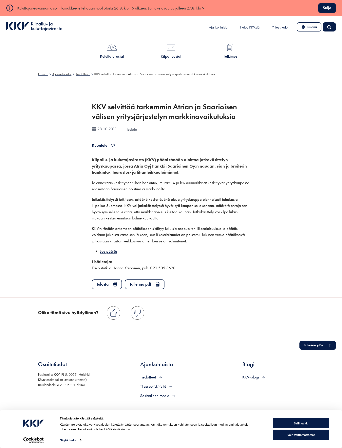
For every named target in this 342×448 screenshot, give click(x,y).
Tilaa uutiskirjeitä (153, 386)
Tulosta (102, 284)
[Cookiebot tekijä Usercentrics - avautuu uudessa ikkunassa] (33, 440)
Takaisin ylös (313, 345)
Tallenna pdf (140, 284)
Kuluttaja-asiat (112, 56)
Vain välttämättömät (301, 435)
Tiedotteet (148, 377)
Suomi (309, 28)
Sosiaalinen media (155, 395)
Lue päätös (108, 251)
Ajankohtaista (218, 27)
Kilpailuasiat (171, 56)
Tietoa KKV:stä (249, 27)
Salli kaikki (301, 423)
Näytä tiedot (68, 440)
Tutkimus (230, 56)
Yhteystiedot (280, 27)
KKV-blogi (251, 377)
